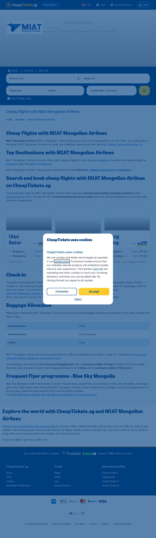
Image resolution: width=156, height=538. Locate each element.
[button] (78, 299)
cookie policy (61, 261)
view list (97, 268)
